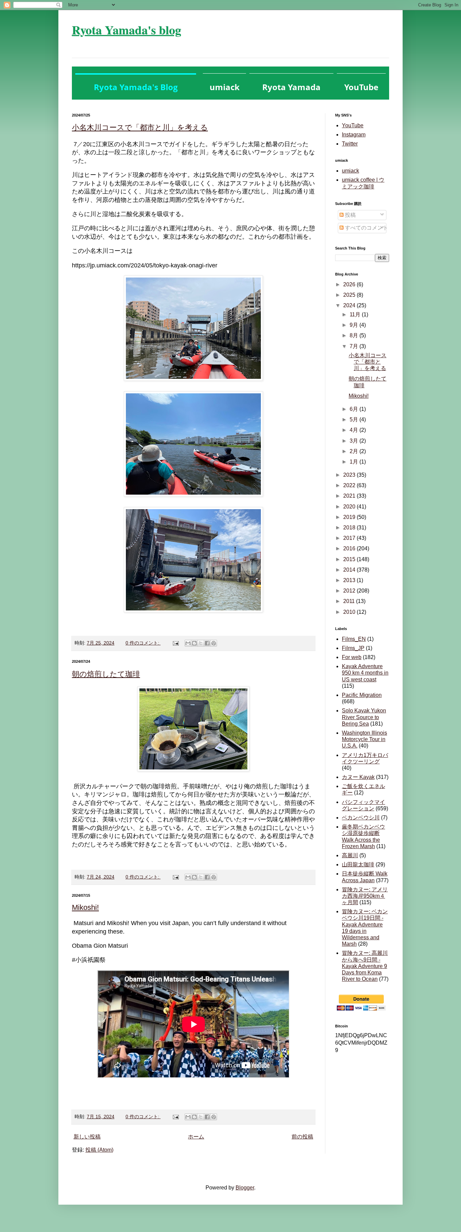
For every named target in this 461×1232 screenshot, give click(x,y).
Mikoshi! (85, 907)
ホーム (196, 1136)
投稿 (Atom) (99, 1150)
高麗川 (350, 855)
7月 (354, 346)
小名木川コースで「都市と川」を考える (140, 127)
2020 (350, 506)
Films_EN (354, 639)
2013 (350, 580)
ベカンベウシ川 (361, 817)
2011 (349, 601)
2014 (350, 570)
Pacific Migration (362, 695)
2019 (350, 517)
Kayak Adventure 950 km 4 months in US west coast (365, 672)
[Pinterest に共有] (213, 643)
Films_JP (353, 648)
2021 (350, 496)
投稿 (350, 215)
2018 (350, 527)
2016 (350, 548)
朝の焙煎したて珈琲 (106, 674)
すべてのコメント (366, 228)
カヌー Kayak (358, 777)
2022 (350, 485)
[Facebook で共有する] (207, 643)
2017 (350, 538)
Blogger (245, 1187)
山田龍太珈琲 (358, 864)
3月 (354, 441)
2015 (350, 559)
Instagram (353, 134)
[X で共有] (200, 643)
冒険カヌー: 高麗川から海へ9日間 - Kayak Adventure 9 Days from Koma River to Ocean (365, 966)
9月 (354, 325)
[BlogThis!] (194, 643)
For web (351, 657)
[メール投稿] (175, 643)
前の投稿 (302, 1136)
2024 (350, 305)
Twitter (350, 144)
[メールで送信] (188, 643)
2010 (350, 612)
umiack (350, 171)
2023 (350, 475)
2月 (354, 451)
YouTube (352, 125)
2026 (350, 284)
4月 (354, 430)
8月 (354, 335)
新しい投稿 (87, 1136)
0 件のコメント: (143, 643)
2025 (350, 295)
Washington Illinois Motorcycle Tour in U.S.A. (364, 739)
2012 (350, 591)
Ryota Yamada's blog (126, 29)
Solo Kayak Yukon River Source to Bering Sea (364, 717)
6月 (354, 409)
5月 (354, 419)
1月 (354, 462)
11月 (356, 314)
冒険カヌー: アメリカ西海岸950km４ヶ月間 (365, 896)
